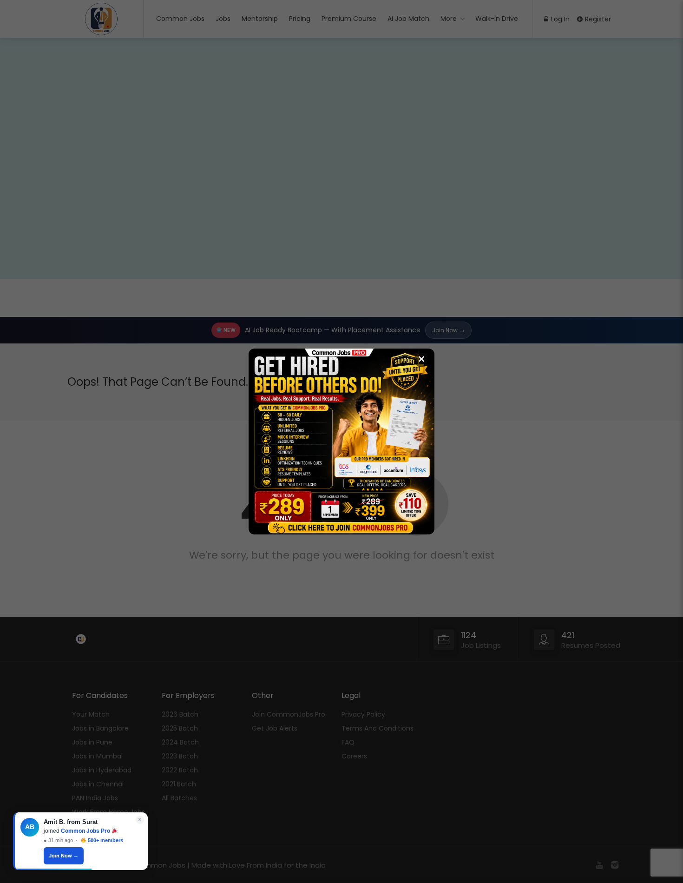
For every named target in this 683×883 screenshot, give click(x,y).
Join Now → (64, 855)
